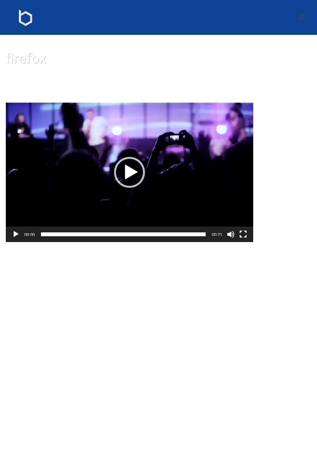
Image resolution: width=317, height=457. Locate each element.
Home (252, 78)
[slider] (123, 234)
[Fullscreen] (243, 234)
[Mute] (231, 234)
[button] (129, 172)
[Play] (16, 234)
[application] (129, 172)
